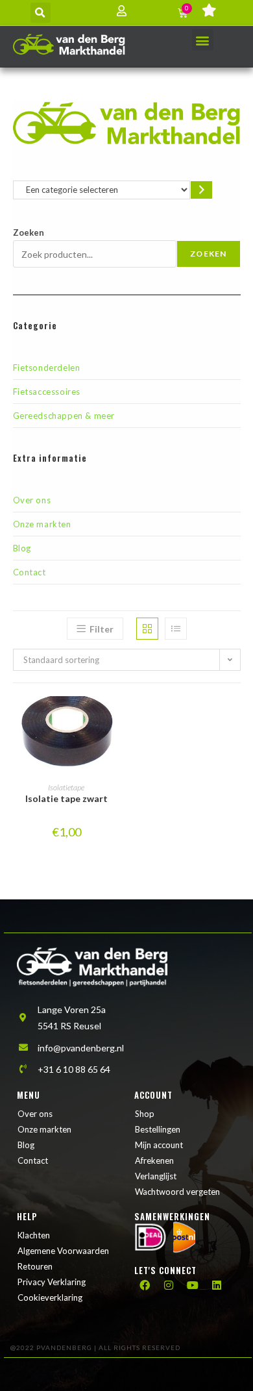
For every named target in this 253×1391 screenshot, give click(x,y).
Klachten (34, 1235)
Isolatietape (66, 787)
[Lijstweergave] (176, 629)
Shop (144, 1114)
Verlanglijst (155, 1176)
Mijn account (159, 1145)
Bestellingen (157, 1129)
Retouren (35, 1266)
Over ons (32, 500)
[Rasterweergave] (147, 629)
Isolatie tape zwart (66, 798)
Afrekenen (154, 1160)
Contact (29, 572)
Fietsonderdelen (46, 367)
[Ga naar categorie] (201, 190)
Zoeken (28, 232)
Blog (22, 548)
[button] (40, 13)
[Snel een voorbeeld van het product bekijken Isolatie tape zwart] (116, 719)
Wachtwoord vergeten (177, 1191)
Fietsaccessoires (47, 391)
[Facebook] (144, 1285)
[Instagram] (168, 1285)
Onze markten (42, 524)
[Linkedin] (216, 1285)
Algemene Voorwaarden (63, 1251)
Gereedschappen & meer (64, 415)
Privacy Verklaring (52, 1282)
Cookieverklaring (50, 1297)
